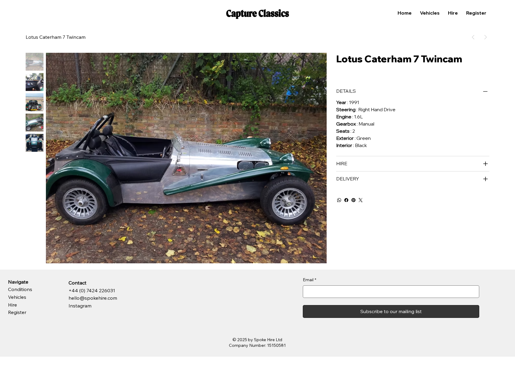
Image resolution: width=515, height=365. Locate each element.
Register (17, 312)
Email (309, 279)
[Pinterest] (353, 200)
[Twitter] (361, 200)
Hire (12, 305)
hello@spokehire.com (93, 298)
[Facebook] (346, 200)
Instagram (80, 306)
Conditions (20, 289)
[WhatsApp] (339, 200)
